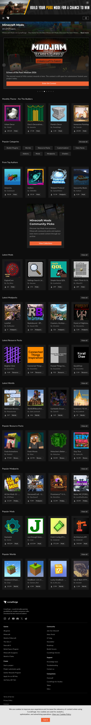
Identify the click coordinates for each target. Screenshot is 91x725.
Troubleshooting (52, 665)
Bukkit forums (51, 649)
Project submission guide (12, 669)
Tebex (49, 685)
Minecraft (7, 634)
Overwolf (50, 678)
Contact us (50, 669)
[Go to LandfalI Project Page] (12, 317)
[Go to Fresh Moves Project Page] (35, 445)
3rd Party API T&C (10, 680)
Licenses (6, 704)
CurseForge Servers (53, 653)
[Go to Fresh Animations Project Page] (12, 445)
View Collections (45, 243)
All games (7, 631)
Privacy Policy (8, 700)
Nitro (48, 689)
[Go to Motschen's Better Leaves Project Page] (58, 445)
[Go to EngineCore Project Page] (12, 274)
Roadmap (50, 645)
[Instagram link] (5, 618)
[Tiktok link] (9, 618)
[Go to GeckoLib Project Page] (12, 531)
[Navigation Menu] (3, 18)
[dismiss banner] (87, 2)
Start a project (8, 665)
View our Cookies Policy (61, 714)
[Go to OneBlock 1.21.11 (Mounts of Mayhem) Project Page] (35, 574)
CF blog (49, 638)
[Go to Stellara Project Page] (35, 182)
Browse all (83, 142)
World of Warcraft (10, 638)
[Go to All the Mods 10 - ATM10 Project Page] (12, 488)
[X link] (21, 618)
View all (84, 255)
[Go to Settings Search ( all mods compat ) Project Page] (35, 274)
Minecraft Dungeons (11, 653)
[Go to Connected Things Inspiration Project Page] (35, 360)
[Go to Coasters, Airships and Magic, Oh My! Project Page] (58, 317)
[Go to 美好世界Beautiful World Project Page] (35, 403)
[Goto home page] (8, 18)
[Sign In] (86, 18)
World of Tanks (9, 656)
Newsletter (50, 642)
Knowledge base (52, 662)
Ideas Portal (51, 634)
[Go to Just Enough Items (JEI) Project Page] (35, 531)
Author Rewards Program (12, 673)
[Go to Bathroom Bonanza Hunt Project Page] (12, 403)
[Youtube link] (13, 618)
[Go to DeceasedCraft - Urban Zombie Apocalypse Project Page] (35, 488)
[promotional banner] (45, 7)
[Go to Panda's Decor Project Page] (58, 118)
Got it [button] (45, 720)
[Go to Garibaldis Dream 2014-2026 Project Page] (58, 403)
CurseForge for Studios (54, 682)
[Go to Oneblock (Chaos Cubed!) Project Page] (12, 574)
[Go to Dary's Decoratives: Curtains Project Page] (35, 118)
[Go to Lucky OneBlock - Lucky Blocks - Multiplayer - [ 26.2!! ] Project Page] (58, 574)
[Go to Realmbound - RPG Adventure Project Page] (35, 317)
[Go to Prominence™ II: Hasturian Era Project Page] (58, 488)
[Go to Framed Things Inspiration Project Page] (58, 360)
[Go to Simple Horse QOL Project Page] (58, 274)
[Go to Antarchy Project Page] (12, 182)
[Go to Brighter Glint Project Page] (12, 360)
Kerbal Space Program (11, 649)
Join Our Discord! (53, 631)
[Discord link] (17, 618)
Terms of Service (9, 697)
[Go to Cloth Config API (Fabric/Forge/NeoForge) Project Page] (58, 531)
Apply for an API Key (11, 676)
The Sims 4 (7, 642)
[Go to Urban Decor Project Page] (12, 118)
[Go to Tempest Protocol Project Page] (58, 182)
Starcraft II (7, 645)
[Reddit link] (26, 618)
